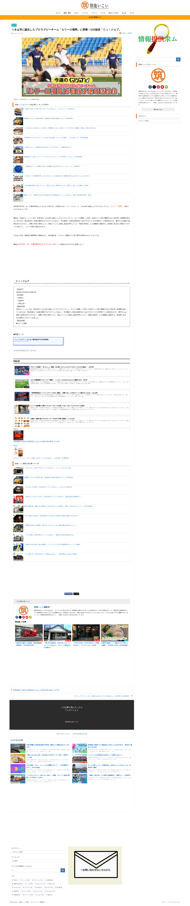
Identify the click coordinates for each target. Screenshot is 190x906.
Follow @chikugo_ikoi (80, 733)
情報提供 (42, 902)
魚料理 (16, 891)
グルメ (76, 13)
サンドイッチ (38, 880)
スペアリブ (28, 887)
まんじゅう (41, 883)
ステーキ (26, 891)
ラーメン (25, 880)
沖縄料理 (17, 894)
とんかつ (40, 894)
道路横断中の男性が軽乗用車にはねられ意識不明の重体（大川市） (37, 690)
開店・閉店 (67, 13)
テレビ (132, 13)
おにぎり (49, 887)
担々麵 (59, 887)
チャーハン (28, 894)
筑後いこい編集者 (127, 33)
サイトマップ (34, 902)
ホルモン (17, 887)
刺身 (50, 894)
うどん (30, 883)
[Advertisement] (71, 261)
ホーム (58, 13)
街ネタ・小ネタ (113, 13)
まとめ (124, 13)
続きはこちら (158, 109)
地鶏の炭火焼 (18, 883)
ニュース (85, 13)
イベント (94, 13)
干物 (16, 880)
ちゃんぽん (51, 891)
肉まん (51, 883)
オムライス (38, 891)
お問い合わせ (14, 902)
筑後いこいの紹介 (24, 902)
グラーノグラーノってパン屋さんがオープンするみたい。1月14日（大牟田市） (102, 696)
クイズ (103, 13)
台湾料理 (50, 880)
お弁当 (39, 887)
